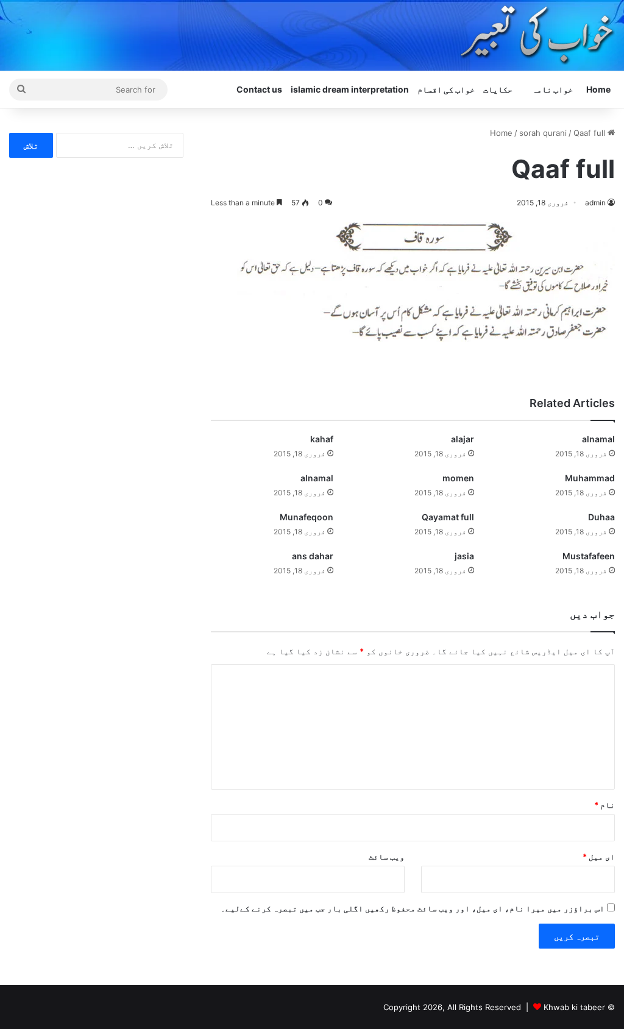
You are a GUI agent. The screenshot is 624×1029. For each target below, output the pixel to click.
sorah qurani (543, 133)
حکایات (497, 89)
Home (598, 89)
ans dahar (312, 556)
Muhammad (590, 478)
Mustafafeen (588, 556)
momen (458, 478)
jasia (464, 556)
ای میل (599, 856)
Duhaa (601, 517)
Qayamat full (448, 517)
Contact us (259, 89)
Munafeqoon (306, 517)
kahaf (321, 439)
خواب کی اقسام (446, 89)
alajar (462, 439)
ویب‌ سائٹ (387, 856)
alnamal (598, 439)
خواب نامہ (552, 89)
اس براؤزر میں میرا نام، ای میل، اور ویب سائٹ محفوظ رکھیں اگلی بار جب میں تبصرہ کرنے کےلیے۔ (412, 908)
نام (604, 805)
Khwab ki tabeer (574, 1007)
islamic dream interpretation (350, 89)
